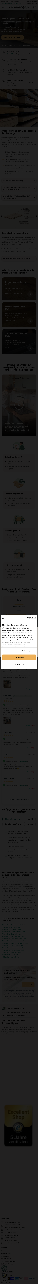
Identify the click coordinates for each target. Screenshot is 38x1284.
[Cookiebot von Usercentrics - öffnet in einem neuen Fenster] (27, 618)
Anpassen (18, 664)
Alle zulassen (19, 657)
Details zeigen (27, 651)
